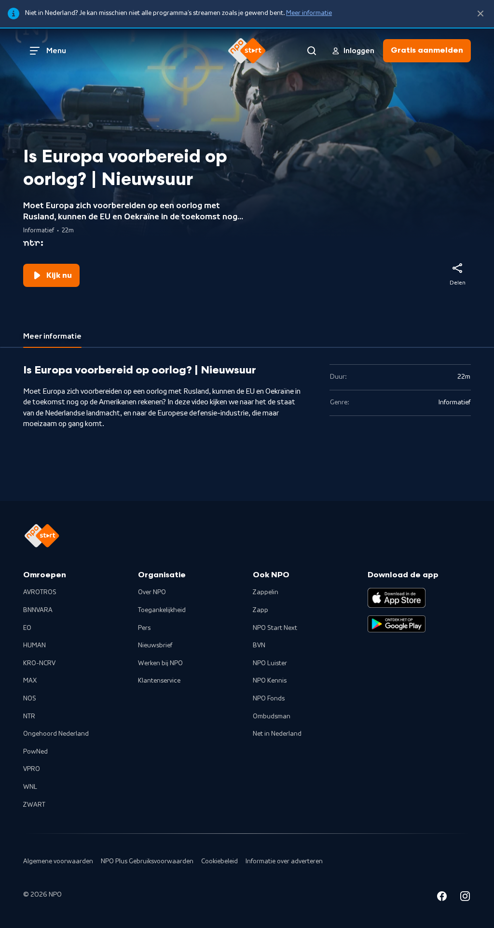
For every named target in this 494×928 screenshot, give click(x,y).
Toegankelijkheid (162, 610)
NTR (29, 716)
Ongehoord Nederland (56, 733)
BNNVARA (38, 610)
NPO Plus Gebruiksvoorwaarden (147, 861)
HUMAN (34, 645)
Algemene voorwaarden (58, 861)
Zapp (260, 610)
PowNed (35, 751)
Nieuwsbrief (155, 645)
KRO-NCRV (39, 663)
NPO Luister (270, 663)
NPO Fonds (269, 698)
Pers (144, 628)
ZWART (34, 804)
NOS (29, 698)
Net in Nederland (277, 733)
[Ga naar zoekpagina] (311, 50)
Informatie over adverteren (284, 861)
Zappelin (265, 592)
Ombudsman (271, 716)
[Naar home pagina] (247, 50)
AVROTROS (39, 592)
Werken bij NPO (160, 663)
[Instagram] (465, 897)
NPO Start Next (275, 628)
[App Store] (396, 597)
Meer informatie (309, 13)
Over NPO (152, 592)
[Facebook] (442, 897)
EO (27, 628)
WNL (30, 787)
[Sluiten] (480, 14)
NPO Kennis (270, 680)
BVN (259, 645)
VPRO (31, 769)
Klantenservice (159, 680)
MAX (30, 680)
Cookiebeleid (219, 861)
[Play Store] (396, 624)
